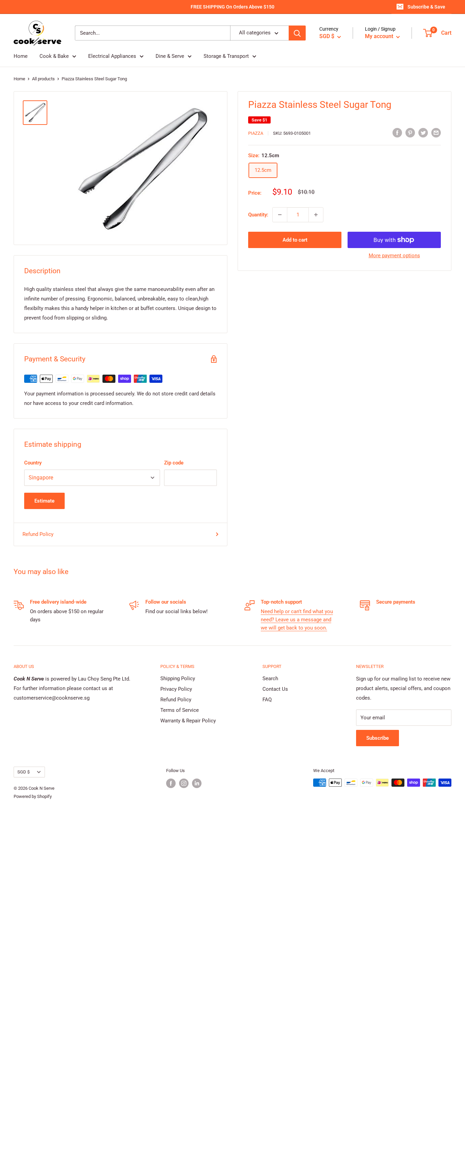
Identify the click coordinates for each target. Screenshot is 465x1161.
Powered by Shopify (33, 796)
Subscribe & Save (426, 7)
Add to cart (295, 240)
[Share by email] (436, 132)
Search (270, 678)
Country (33, 463)
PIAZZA (255, 133)
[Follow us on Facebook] (171, 783)
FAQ (267, 700)
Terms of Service (179, 710)
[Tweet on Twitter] (423, 132)
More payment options (394, 255)
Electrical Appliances (112, 56)
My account (380, 36)
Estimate (44, 501)
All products (43, 78)
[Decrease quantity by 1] (280, 215)
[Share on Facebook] (397, 132)
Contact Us (275, 689)
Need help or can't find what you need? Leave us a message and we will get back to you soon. (297, 619)
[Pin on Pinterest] (410, 132)
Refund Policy (37, 534)
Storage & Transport (226, 56)
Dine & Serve (170, 56)
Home (21, 56)
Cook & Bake (54, 56)
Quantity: (258, 215)
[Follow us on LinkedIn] (197, 783)
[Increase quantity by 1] (316, 215)
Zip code (173, 463)
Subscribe (377, 738)
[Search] (297, 33)
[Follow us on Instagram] (184, 783)
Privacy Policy (176, 689)
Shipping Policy (177, 678)
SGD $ (23, 771)
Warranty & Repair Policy (188, 721)
